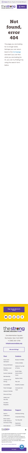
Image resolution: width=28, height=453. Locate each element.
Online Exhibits (19, 363)
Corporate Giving (19, 417)
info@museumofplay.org (14, 343)
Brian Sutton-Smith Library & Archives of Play (8, 420)
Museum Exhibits (19, 359)
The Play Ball (18, 420)
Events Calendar (8, 373)
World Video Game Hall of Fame (18, 373)
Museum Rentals (8, 391)
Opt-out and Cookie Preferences (9, 444)
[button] (25, 430)
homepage (17, 52)
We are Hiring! (14, 349)
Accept (14, 449)
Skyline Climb (18, 378)
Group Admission (8, 365)
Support (18, 410)
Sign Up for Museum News (14, 309)
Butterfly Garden (19, 385)
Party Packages (8, 388)
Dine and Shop (7, 394)
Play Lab (17, 381)
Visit (5, 356)
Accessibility (7, 385)
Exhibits (18, 356)
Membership (7, 376)
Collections (8, 410)
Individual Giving (19, 413)
